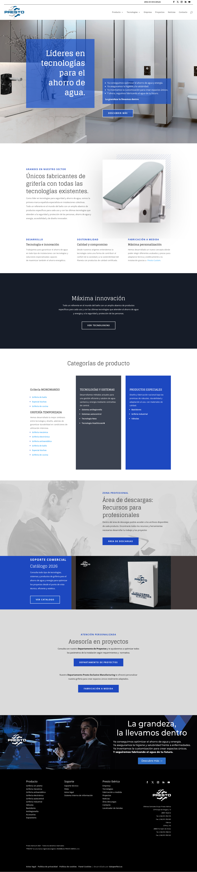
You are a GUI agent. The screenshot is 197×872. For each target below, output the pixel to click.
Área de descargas (120, 541)
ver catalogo (45, 599)
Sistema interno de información (78, 795)
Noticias (171, 12)
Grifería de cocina (40, 406)
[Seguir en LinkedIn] (163, 782)
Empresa (148, 12)
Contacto (183, 12)
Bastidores (136, 409)
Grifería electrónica (41, 436)
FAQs (66, 789)
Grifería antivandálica (42, 441)
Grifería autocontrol (35, 798)
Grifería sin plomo (34, 785)
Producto (116, 12)
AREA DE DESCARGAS (152, 2)
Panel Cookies (84, 866)
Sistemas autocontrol (91, 414)
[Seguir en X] (152, 782)
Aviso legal (69, 792)
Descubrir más (118, 113)
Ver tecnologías (98, 325)
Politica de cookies (68, 866)
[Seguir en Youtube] (169, 782)
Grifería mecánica (40, 432)
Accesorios (31, 814)
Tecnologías (132, 12)
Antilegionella (32, 811)
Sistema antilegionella (92, 409)
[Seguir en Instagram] (158, 782)
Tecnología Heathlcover (93, 423)
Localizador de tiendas (113, 808)
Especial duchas (39, 401)
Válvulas (135, 418)
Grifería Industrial (139, 414)
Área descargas (109, 801)
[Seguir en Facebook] (147, 782)
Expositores (31, 817)
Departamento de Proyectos (98, 662)
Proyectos (159, 12)
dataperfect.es (115, 866)
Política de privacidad (48, 866)
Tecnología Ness (89, 418)
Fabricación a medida (98, 688)
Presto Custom (153, 260)
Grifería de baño (39, 397)
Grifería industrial (34, 801)
